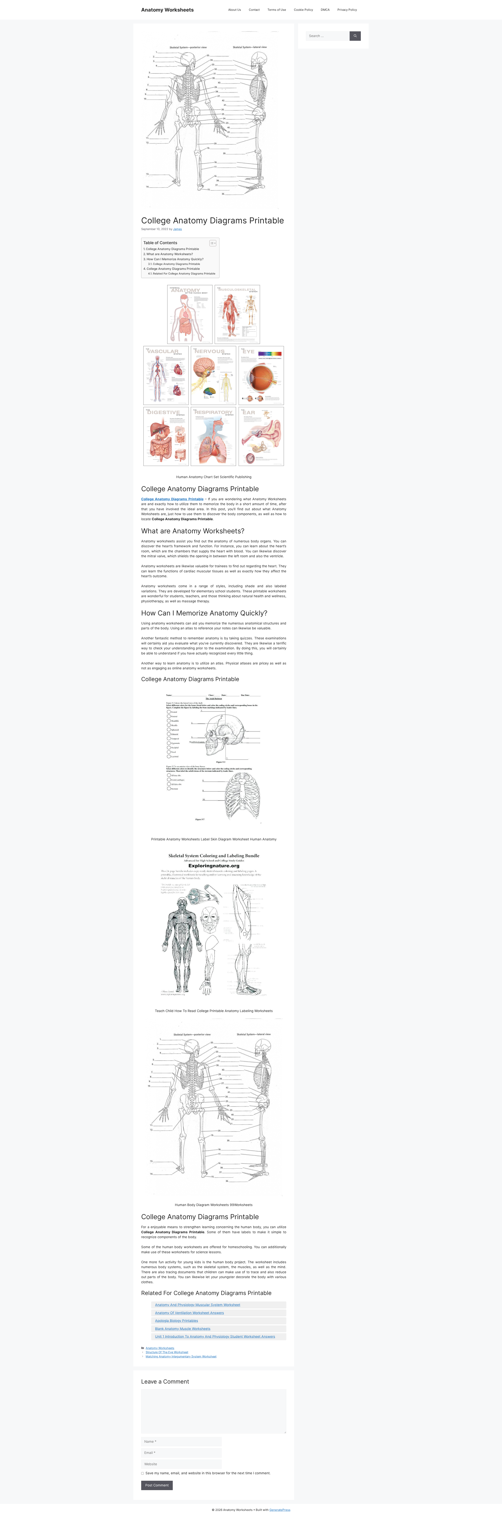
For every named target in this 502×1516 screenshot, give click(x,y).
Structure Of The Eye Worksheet (167, 1352)
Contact (254, 10)
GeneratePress (279, 1510)
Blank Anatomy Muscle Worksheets (182, 1329)
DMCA (325, 10)
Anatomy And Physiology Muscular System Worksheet (197, 1305)
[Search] (355, 36)
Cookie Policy (303, 10)
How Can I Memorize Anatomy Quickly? (175, 259)
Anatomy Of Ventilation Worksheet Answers (189, 1313)
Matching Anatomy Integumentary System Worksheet (181, 1356)
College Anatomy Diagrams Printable (172, 249)
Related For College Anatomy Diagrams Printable (184, 273)
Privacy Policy (347, 10)
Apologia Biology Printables (176, 1321)
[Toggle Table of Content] (210, 243)
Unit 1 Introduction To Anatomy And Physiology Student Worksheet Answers (215, 1336)
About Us (234, 10)
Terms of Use (276, 10)
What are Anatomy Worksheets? (169, 254)
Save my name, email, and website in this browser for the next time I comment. (208, 1473)
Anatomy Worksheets (167, 10)
